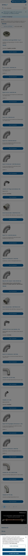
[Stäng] (25, 537)
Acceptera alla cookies (14, 553)
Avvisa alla (14, 549)
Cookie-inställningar (14, 546)
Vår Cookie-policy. (13, 543)
